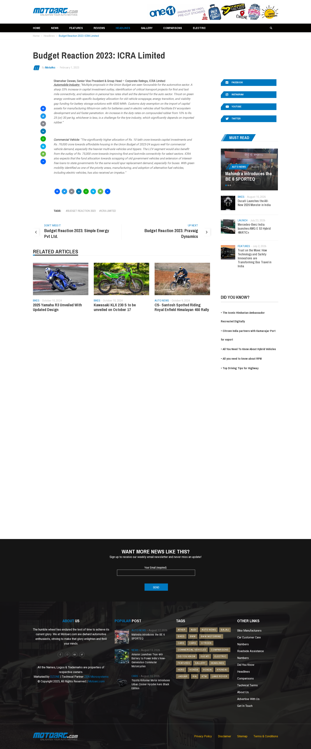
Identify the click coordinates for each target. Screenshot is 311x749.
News (54, 28)
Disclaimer (224, 736)
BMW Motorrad (211, 636)
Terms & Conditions (266, 736)
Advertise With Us (248, 699)
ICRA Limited (108, 211)
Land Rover (219, 676)
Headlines (123, 28)
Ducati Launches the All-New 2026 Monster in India (254, 203)
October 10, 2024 (52, 301)
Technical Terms (247, 685)
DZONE (55, 677)
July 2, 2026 (259, 246)
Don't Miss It (52, 225)
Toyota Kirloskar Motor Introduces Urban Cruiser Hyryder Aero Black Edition (151, 684)
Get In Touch (245, 706)
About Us (243, 692)
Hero (181, 669)
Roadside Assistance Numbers (250, 654)
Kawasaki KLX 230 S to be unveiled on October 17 (115, 307)
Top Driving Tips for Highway (240, 368)
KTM (204, 676)
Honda (194, 669)
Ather (182, 629)
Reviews (99, 28)
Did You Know (186, 656)
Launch (242, 220)
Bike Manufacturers (249, 631)
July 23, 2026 (257, 220)
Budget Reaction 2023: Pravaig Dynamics (171, 233)
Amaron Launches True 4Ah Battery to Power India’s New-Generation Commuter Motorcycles (149, 660)
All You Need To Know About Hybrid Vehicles (249, 349)
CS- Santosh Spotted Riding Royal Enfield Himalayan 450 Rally (182, 307)
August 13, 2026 (150, 650)
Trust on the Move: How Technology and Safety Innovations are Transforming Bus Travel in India (254, 258)
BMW (193, 636)
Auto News (162, 301)
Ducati (205, 656)
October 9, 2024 (181, 301)
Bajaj (225, 629)
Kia (195, 676)
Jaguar (183, 676)
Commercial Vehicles (192, 649)
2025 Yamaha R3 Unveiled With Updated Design (57, 307)
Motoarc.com (96, 681)
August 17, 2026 (260, 167)
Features (76, 28)
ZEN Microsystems (96, 677)
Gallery (146, 28)
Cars (135, 676)
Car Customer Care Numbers (249, 641)
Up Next (193, 225)
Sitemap (242, 736)
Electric (199, 28)
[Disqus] (121, 370)
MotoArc (50, 68)
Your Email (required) (155, 567)
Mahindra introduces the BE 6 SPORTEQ (248, 176)
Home (36, 28)
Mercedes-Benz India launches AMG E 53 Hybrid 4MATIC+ (254, 228)
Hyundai (222, 669)
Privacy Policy (203, 736)
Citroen (206, 643)
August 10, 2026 (256, 197)
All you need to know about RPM (242, 359)
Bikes (36, 301)
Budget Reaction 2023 (81, 211)
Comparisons (172, 28)
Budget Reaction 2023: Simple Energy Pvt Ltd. (76, 233)
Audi (194, 629)
